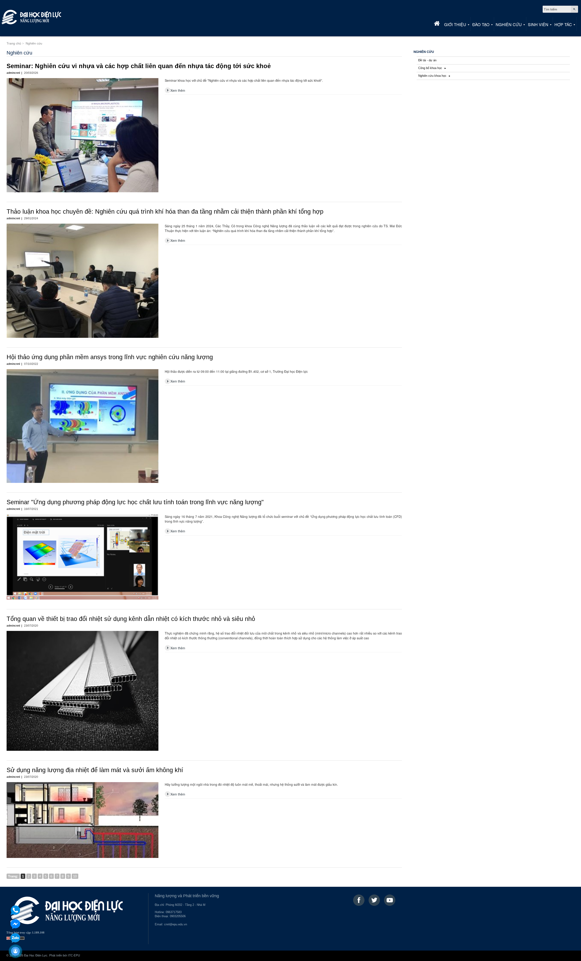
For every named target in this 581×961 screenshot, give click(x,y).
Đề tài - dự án (427, 60)
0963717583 (174, 912)
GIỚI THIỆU (455, 24)
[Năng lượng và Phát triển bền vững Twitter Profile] (374, 900)
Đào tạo (481, 24)
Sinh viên (538, 24)
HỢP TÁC (563, 24)
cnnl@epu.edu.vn (175, 924)
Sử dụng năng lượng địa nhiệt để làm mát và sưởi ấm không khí (95, 770)
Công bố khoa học (430, 68)
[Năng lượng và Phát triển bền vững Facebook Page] (358, 900)
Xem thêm (177, 90)
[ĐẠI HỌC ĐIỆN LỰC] (32, 17)
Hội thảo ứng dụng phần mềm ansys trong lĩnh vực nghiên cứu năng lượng (110, 357)
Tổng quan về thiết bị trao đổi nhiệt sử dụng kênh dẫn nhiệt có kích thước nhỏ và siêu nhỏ (131, 618)
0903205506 (178, 916)
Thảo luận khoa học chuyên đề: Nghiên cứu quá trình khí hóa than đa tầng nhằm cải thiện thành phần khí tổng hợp (165, 211)
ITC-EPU (74, 955)
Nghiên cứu (509, 24)
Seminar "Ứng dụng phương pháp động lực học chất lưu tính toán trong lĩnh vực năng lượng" (135, 502)
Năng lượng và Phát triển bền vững (187, 896)
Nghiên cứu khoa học (432, 75)
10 (75, 876)
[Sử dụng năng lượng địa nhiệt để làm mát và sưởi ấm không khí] (82, 820)
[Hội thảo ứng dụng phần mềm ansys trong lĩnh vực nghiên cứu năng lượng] (82, 426)
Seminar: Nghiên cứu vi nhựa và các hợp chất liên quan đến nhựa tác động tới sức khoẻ (139, 66)
